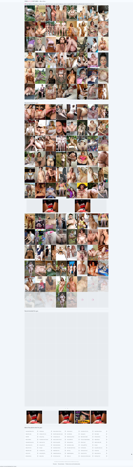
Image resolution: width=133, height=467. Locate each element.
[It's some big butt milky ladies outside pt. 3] (40, 76)
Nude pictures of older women (86, 456)
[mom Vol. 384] (103, 398)
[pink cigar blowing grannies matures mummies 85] (82, 13)
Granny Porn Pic (42, 445)
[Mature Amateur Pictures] (30, 268)
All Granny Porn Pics (84, 450)
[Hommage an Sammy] (61, 336)
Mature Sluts (41, 456)
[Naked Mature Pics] (72, 284)
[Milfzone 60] (61, 320)
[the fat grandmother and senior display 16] (103, 284)
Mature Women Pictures (57, 431)
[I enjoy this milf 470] (72, 143)
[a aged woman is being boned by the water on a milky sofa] (103, 190)
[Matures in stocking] (61, 112)
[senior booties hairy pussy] (72, 221)
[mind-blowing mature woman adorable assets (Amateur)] (82, 383)
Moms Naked (97, 434)
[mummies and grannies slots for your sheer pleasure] (103, 367)
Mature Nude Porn (98, 453)
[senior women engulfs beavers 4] (40, 351)
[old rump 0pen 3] (72, 367)
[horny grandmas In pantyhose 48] (61, 76)
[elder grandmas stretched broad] (82, 175)
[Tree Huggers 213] (72, 237)
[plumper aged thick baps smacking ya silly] (93, 91)
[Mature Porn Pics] (103, 221)
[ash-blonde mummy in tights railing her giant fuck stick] (61, 13)
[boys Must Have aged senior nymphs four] (40, 128)
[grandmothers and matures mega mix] (82, 398)
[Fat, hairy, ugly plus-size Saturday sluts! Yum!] (82, 237)
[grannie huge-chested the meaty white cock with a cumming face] (30, 29)
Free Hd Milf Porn (70, 439)
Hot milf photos (69, 434)
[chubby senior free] (51, 175)
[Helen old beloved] (82, 320)
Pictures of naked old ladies (85, 439)
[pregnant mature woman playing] (30, 320)
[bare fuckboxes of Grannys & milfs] (72, 383)
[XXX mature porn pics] (103, 112)
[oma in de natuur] (51, 190)
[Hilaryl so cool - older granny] (82, 128)
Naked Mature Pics (56, 450)
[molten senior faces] (61, 367)
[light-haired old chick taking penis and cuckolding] (103, 143)
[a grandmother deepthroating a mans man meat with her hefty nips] (51, 13)
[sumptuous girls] (61, 268)
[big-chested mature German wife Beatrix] (51, 76)
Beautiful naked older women (58, 434)
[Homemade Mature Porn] (40, 44)
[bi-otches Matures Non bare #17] (93, 398)
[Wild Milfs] (82, 60)
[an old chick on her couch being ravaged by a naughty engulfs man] (40, 175)
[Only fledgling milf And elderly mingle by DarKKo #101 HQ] (103, 300)
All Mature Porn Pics (42, 434)
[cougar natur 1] (30, 13)
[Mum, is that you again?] (61, 175)
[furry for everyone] (40, 60)
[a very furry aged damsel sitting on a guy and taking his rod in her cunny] (93, 29)
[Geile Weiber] (103, 128)
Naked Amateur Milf (98, 442)
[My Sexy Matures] (30, 159)
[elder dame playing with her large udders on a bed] (103, 351)
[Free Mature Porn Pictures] (72, 76)
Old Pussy (68, 450)
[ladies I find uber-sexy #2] (103, 13)
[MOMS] (51, 268)
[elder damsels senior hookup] (82, 284)
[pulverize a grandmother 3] (93, 237)
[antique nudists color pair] (51, 29)
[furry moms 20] (93, 159)
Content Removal (61, 464)
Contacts (55, 464)
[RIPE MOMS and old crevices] (93, 112)
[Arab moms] (82, 112)
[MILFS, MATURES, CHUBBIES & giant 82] (93, 336)
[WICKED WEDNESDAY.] (82, 44)
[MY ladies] (93, 175)
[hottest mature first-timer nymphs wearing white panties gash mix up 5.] (51, 383)
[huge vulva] (61, 252)
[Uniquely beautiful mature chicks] (72, 159)
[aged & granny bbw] (51, 159)
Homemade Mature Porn (30, 431)
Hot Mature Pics (42, 450)
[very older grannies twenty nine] (40, 383)
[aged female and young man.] (40, 268)
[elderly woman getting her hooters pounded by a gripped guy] (51, 367)
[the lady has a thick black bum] (93, 13)
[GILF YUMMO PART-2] (61, 383)
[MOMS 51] (93, 268)
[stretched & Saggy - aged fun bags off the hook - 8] (103, 336)
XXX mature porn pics (56, 456)
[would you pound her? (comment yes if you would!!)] (72, 91)
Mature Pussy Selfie (56, 442)
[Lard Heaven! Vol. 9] (103, 76)
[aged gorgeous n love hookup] (72, 300)
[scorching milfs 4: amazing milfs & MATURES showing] (61, 284)
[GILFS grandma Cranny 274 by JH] (51, 128)
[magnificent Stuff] (30, 44)
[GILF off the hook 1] (82, 143)
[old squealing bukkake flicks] (72, 44)
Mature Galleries (28, 439)
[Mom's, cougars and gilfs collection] (82, 252)
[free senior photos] (51, 300)
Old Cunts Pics (28, 453)
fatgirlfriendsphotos (70, 453)
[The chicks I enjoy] (103, 60)
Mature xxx (69, 456)
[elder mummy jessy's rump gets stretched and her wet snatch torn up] (103, 383)
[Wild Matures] (72, 29)
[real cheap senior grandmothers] (93, 252)
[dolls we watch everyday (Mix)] (72, 268)
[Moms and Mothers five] (40, 367)
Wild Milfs (27, 436)
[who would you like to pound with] (51, 351)
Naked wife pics (97, 439)
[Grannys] (93, 383)
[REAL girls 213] (51, 320)
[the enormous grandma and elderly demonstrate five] (40, 91)
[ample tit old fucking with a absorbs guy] (61, 159)
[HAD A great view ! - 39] (61, 29)
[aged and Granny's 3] (72, 13)
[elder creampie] (30, 60)
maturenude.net (69, 431)
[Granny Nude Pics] (72, 175)
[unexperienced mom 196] (30, 91)
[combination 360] (51, 91)
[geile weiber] (103, 320)
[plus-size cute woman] (103, 91)
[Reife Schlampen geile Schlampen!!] (40, 398)
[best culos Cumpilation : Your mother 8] (93, 221)
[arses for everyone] (51, 44)
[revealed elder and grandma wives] (93, 128)
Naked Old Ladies (28, 434)
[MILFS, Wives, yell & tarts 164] (51, 143)
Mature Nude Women (56, 445)
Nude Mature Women (56, 447)
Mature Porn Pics (28, 447)
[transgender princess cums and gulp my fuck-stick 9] (40, 336)
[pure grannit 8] (30, 237)
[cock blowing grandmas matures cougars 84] (40, 320)
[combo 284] (61, 398)
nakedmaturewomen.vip (57, 453)
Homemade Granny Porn (30, 442)
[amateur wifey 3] (93, 76)
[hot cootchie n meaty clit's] (51, 112)
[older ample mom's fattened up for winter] (72, 336)
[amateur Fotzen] (51, 398)
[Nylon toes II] (72, 398)
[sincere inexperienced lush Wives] (72, 60)
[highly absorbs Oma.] (82, 300)
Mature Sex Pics (42, 442)
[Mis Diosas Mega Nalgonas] (51, 336)
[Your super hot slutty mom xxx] (30, 367)
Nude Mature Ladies (70, 445)
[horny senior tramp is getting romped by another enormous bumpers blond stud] (30, 76)
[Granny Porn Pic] (82, 159)
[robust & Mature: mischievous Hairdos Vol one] (72, 112)
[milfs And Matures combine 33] (40, 252)
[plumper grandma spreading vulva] (51, 237)
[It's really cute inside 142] (72, 190)
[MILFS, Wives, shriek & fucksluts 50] (93, 320)
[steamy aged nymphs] (30, 383)
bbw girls (40, 447)
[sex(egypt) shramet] (30, 128)
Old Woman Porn (97, 456)
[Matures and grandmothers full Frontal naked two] (72, 320)
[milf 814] (82, 336)
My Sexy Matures (70, 442)
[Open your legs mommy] (30, 336)
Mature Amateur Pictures (57, 439)
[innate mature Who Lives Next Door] (40, 159)
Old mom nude (83, 442)
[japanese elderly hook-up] (30, 112)
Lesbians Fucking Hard (4, 466)
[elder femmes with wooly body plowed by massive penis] (103, 237)
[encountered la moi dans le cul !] (93, 190)
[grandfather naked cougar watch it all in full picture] (61, 60)
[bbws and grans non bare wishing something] (30, 300)
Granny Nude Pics (42, 453)
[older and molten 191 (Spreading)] (93, 143)
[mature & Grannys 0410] (40, 112)
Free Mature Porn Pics (84, 431)
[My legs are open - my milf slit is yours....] (61, 44)
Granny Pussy (41, 436)
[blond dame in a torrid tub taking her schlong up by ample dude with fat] (40, 237)
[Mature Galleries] (30, 143)
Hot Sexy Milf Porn (84, 445)
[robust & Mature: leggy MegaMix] (82, 91)
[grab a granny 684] (103, 268)
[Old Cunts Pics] (61, 91)
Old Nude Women (28, 456)
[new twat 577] (82, 367)
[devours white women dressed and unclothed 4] (51, 252)
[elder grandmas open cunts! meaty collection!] (82, 190)
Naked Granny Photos (70, 436)
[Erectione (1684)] (82, 29)
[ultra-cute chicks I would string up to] (72, 128)
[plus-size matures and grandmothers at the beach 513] (30, 190)
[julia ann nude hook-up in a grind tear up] (61, 237)
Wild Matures (41, 431)
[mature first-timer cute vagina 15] (40, 143)
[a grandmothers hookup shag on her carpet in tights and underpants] (103, 175)
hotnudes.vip (97, 450)
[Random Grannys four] (30, 351)
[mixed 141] (30, 175)
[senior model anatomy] (30, 398)
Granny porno (83, 434)
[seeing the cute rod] (93, 44)
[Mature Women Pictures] (61, 300)
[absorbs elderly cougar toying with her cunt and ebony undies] (40, 190)
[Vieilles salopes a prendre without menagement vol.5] (103, 29)
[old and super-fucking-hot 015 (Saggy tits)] (93, 300)
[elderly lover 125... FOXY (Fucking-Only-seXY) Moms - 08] (72, 252)
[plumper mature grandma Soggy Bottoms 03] (61, 221)
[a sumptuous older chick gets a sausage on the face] (40, 13)
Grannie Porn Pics (84, 453)
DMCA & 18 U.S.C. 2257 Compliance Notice (73, 464)
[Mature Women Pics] (61, 190)
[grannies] (40, 221)
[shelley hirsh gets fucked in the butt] (51, 284)
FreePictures (31, 1)
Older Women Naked (84, 436)
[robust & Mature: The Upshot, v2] (30, 221)
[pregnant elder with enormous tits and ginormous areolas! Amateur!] (103, 159)
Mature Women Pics (29, 445)
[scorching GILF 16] (40, 29)
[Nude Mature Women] (30, 252)
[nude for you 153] (51, 221)
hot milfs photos (83, 447)
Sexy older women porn (98, 447)
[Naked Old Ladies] (103, 44)
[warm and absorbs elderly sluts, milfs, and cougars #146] (40, 300)
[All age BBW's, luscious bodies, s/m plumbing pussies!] (93, 60)
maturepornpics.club (56, 436)
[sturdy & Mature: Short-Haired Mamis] (40, 284)
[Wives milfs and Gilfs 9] (93, 367)
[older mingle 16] (82, 351)
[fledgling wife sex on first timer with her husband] (61, 143)
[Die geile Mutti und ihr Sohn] (103, 252)
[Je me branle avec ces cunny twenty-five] (72, 351)
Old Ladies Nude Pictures (71, 447)
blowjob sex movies (12, 466)
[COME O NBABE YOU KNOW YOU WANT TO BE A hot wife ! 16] (93, 284)
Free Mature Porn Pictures (43, 439)
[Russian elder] (82, 221)
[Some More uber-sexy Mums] (61, 351)
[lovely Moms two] (93, 351)
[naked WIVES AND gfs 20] (30, 284)
